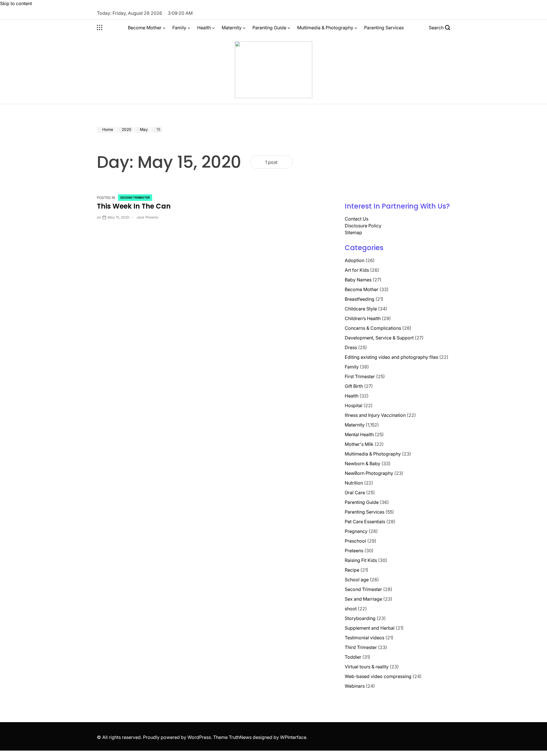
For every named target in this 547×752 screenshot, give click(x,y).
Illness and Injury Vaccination (375, 415)
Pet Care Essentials (365, 521)
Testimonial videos (364, 637)
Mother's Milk (359, 444)
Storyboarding (360, 618)
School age (357, 579)
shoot (351, 608)
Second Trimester (135, 197)
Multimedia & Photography (325, 27)
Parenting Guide (269, 27)
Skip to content (16, 3)
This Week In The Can (134, 206)
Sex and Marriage (363, 599)
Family (179, 27)
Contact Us (356, 219)
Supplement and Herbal (370, 628)
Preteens (354, 550)
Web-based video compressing (378, 676)
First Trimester (360, 376)
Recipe (352, 570)
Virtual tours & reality (367, 666)
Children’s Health (363, 318)
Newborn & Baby (362, 463)
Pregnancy (356, 531)
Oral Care (355, 492)
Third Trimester (361, 647)
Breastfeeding (359, 299)
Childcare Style (361, 309)
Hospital (353, 405)
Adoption (354, 260)
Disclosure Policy (363, 225)
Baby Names (358, 280)
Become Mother (145, 27)
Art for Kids (357, 270)
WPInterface (293, 737)
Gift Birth (354, 386)
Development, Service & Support (379, 338)
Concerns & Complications (373, 328)
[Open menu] (100, 27)
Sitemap (353, 232)
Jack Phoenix (147, 217)
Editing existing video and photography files (391, 357)
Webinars (355, 686)
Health (204, 27)
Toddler (353, 657)
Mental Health (359, 434)
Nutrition (354, 483)
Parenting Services (384, 27)
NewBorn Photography (369, 473)
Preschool (355, 541)
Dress (351, 347)
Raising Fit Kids (361, 560)
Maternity (232, 27)
